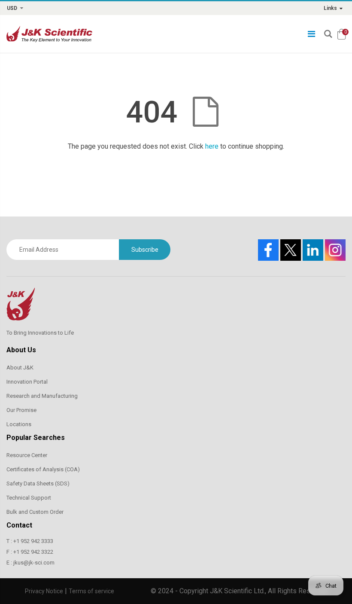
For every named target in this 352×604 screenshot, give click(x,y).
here (211, 146)
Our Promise (21, 410)
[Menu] (311, 34)
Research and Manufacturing (42, 396)
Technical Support (28, 497)
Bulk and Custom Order (35, 512)
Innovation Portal (27, 381)
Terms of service (91, 591)
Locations (18, 424)
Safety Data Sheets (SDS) (38, 483)
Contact (19, 525)
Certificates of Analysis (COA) (43, 469)
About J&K (19, 367)
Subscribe (144, 249)
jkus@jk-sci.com (34, 562)
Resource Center (26, 455)
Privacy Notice (44, 591)
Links (330, 8)
